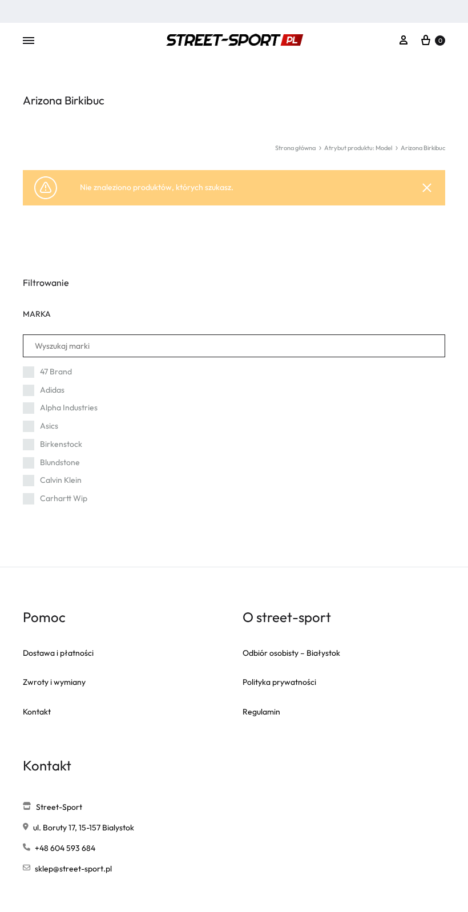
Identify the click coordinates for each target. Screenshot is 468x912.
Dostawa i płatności (58, 653)
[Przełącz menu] (28, 41)
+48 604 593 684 (65, 848)
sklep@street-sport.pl (73, 868)
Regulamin (261, 712)
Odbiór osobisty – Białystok (291, 653)
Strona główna (295, 148)
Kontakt (37, 712)
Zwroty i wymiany (54, 682)
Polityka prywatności (279, 682)
